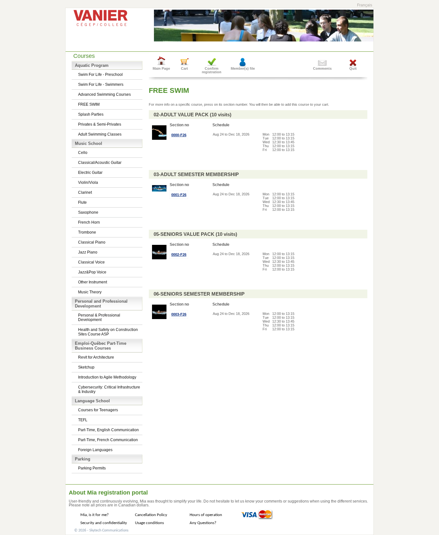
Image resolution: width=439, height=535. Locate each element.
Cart (184, 68)
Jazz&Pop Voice (92, 272)
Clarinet (85, 192)
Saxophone (88, 212)
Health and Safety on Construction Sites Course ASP (108, 331)
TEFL (82, 420)
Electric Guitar (90, 172)
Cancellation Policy (151, 515)
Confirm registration (211, 70)
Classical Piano (91, 242)
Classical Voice (91, 262)
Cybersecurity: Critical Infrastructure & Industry (109, 389)
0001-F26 (178, 195)
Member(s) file (243, 68)
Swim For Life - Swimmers (100, 84)
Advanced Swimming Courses (104, 94)
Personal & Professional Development (99, 317)
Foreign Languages (95, 450)
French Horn (89, 222)
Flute (82, 202)
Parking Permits (92, 468)
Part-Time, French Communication (108, 440)
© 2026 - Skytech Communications (101, 530)
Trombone (87, 232)
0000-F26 (178, 135)
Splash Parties (90, 114)
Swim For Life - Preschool (100, 74)
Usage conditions (149, 523)
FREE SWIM (89, 104)
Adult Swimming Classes (99, 134)
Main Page (161, 68)
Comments (322, 68)
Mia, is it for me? (94, 515)
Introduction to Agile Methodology (107, 377)
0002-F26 (178, 254)
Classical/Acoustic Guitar (99, 162)
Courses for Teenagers (98, 410)
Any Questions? (203, 523)
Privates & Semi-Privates (99, 124)
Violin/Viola (88, 182)
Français (364, 5)
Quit (353, 68)
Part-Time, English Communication (108, 430)
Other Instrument (92, 282)
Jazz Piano (87, 252)
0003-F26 (178, 314)
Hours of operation (206, 515)
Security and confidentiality (103, 523)
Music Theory (90, 292)
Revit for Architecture (96, 357)
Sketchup (86, 367)
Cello (82, 152)
